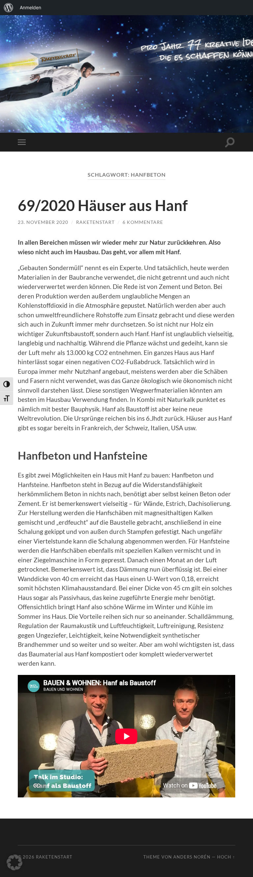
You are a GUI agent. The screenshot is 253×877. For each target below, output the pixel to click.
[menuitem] (8, 7)
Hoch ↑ (226, 856)
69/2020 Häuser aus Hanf (103, 205)
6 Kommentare (143, 222)
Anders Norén (192, 856)
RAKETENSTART (126, 63)
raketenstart (95, 222)
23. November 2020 (43, 222)
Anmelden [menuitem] (30, 7)
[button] (14, 862)
